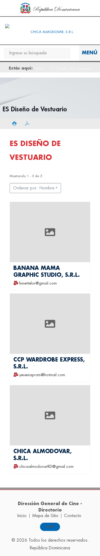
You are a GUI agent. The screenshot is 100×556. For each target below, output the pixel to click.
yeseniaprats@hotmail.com (42, 375)
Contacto (72, 516)
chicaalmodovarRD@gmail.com (46, 467)
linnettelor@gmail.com (38, 283)
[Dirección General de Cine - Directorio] (50, 32)
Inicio (39, 69)
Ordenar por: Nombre (33, 188)
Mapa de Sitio (45, 516)
